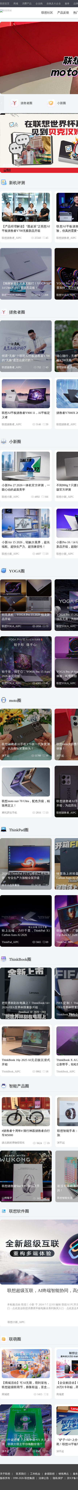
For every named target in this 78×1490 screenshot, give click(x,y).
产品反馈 (63, 12)
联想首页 (4, 3)
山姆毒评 (7, 1198)
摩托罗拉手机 (9, 812)
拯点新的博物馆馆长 (13, 1142)
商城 (15, 3)
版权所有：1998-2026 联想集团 (17, 1478)
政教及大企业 (54, 3)
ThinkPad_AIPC (64, 885)
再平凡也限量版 (11, 885)
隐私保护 (58, 1478)
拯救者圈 (26, 103)
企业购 (39, 3)
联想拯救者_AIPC (12, 238)
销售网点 (64, 1473)
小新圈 (61, 103)
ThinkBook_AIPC (11, 1014)
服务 (67, 3)
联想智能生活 (64, 1198)
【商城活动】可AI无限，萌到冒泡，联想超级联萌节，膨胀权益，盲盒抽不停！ (26, 1387)
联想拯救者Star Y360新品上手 (21, 1186)
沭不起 (5, 755)
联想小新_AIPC (10, 496)
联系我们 (21, 1474)
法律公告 (44, 1478)
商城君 (5, 1394)
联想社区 (47, 12)
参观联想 (49, 1473)
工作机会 (35, 1473)
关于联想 (5, 1473)
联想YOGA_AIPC (11, 295)
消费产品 (27, 3)
